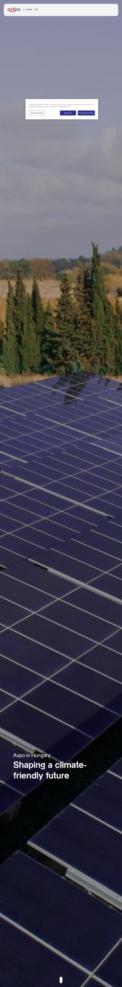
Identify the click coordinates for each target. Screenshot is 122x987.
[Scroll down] (61, 980)
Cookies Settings (36, 113)
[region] (61, 109)
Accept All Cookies (86, 113)
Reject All (68, 113)
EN (36, 9)
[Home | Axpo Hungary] (15, 9)
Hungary (28, 9)
